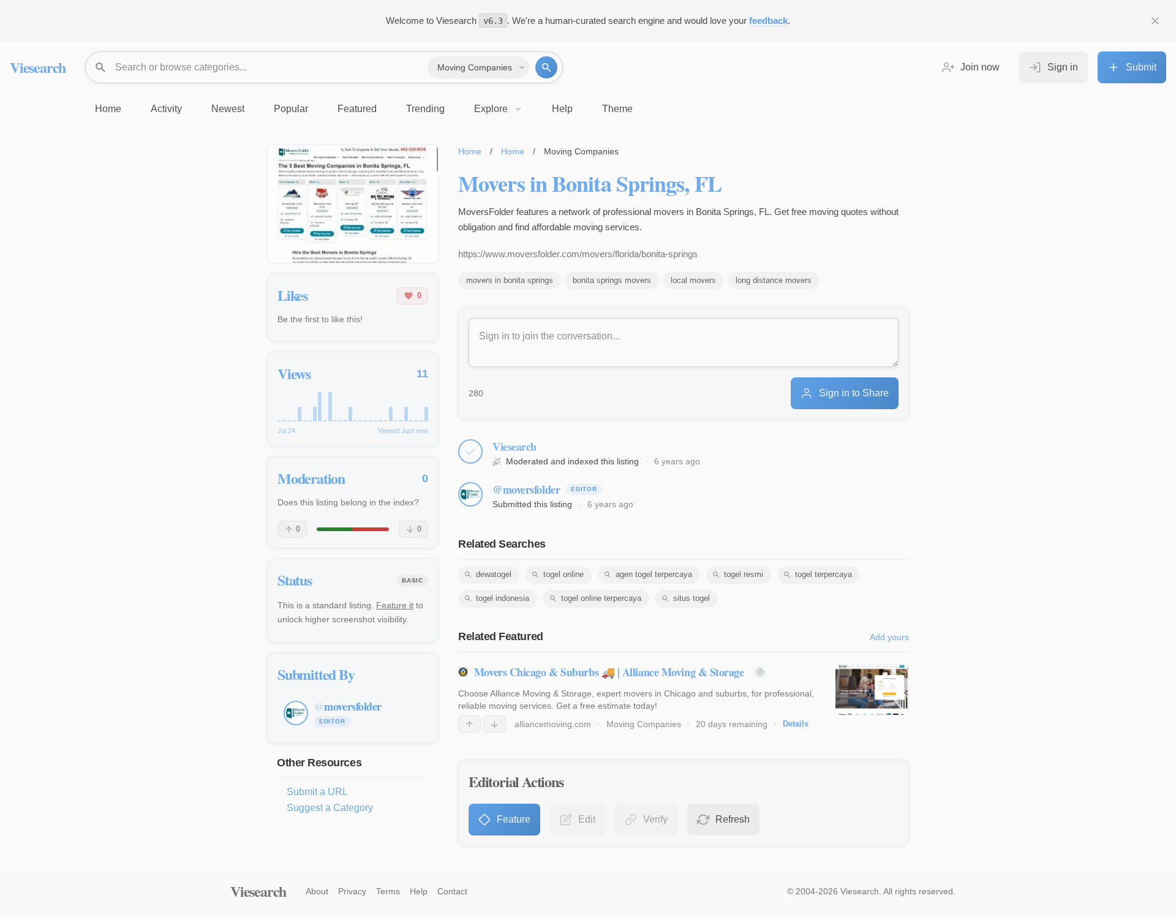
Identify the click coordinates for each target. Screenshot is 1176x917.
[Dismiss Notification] (1155, 21)
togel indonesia (502, 598)
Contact (452, 891)
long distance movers (774, 280)
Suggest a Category (330, 807)
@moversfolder (526, 489)
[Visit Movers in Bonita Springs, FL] (353, 204)
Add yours (889, 637)
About (317, 891)
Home (469, 151)
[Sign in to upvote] (469, 724)
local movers (693, 280)
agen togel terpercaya (654, 574)
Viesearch (38, 67)
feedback (768, 20)
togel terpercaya (823, 574)
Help (419, 891)
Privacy (352, 891)
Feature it (394, 605)
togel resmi (743, 574)
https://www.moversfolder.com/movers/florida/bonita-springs (578, 254)
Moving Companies (643, 724)
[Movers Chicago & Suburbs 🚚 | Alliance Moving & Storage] (872, 689)
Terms (388, 891)
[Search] (546, 67)
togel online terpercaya (601, 598)
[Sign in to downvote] (494, 724)
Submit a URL (317, 792)
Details (796, 723)
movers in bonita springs (509, 280)
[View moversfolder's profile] (470, 494)
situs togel (691, 598)
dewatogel (493, 574)
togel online (563, 574)
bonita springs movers (612, 280)
